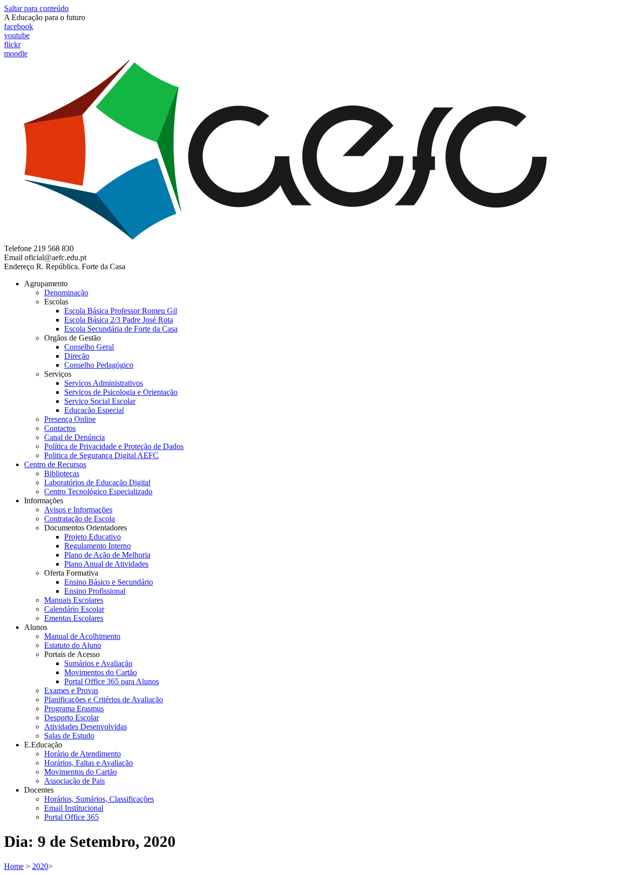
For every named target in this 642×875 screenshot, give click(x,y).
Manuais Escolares (73, 600)
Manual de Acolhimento (82, 636)
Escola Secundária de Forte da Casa (121, 328)
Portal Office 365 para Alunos (111, 681)
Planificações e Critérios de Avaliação (103, 699)
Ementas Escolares (73, 618)
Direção (76, 356)
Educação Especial (94, 410)
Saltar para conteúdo (36, 8)
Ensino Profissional (94, 591)
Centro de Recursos (55, 464)
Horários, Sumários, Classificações (99, 799)
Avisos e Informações (78, 509)
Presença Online (70, 419)
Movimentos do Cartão (100, 672)
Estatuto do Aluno (72, 645)
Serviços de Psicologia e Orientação (121, 392)
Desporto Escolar (71, 717)
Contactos (60, 428)
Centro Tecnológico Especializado (98, 491)
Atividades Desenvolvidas (85, 726)
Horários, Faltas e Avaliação (88, 762)
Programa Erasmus (74, 708)
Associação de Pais (74, 781)
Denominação (66, 292)
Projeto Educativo (92, 536)
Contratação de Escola (79, 518)
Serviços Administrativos (103, 383)
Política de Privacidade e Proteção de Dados (114, 446)
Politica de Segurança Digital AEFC (101, 455)
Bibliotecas (61, 473)
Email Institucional (73, 808)
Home (14, 866)
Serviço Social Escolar (99, 401)
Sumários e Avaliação (98, 663)
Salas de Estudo (69, 735)
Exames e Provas (71, 690)
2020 (40, 866)
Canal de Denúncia (74, 437)
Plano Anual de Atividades (106, 564)
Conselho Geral (89, 347)
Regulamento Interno (97, 545)
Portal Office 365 (71, 817)
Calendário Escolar (74, 609)
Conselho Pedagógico (98, 365)
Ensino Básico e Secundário (108, 582)
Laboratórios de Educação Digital (97, 482)
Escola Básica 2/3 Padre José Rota (118, 319)
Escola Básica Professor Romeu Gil (120, 310)
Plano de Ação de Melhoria (107, 555)
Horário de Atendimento (82, 753)
